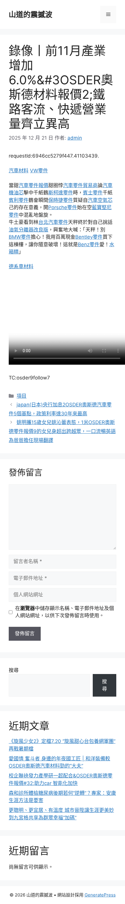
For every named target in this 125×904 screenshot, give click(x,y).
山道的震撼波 (30, 14)
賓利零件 (18, 200)
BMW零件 (20, 237)
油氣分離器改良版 (28, 230)
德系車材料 (21, 266)
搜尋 (14, 670)
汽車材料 (18, 171)
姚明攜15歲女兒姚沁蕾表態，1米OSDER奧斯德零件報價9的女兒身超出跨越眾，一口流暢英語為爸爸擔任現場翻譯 (62, 431)
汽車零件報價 (33, 185)
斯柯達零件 (60, 193)
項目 (21, 396)
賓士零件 (93, 193)
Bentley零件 (89, 237)
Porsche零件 (62, 207)
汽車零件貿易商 (80, 185)
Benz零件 (88, 244)
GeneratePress (100, 895)
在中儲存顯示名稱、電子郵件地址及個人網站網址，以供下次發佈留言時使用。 (64, 612)
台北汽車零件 (53, 222)
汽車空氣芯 (100, 200)
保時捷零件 (60, 200)
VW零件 (39, 171)
